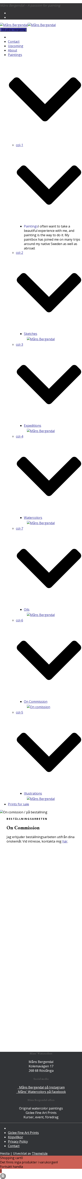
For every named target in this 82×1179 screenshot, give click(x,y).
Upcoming (15, 46)
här (64, 841)
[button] (45, 140)
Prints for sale (18, 804)
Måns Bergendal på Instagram (41, 1087)
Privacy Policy (18, 1141)
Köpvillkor (15, 1137)
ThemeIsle (40, 1153)
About (12, 50)
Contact (14, 41)
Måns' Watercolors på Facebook (41, 1092)
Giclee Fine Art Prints (23, 1132)
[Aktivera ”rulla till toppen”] (3, 1176)
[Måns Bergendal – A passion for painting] (28, 25)
